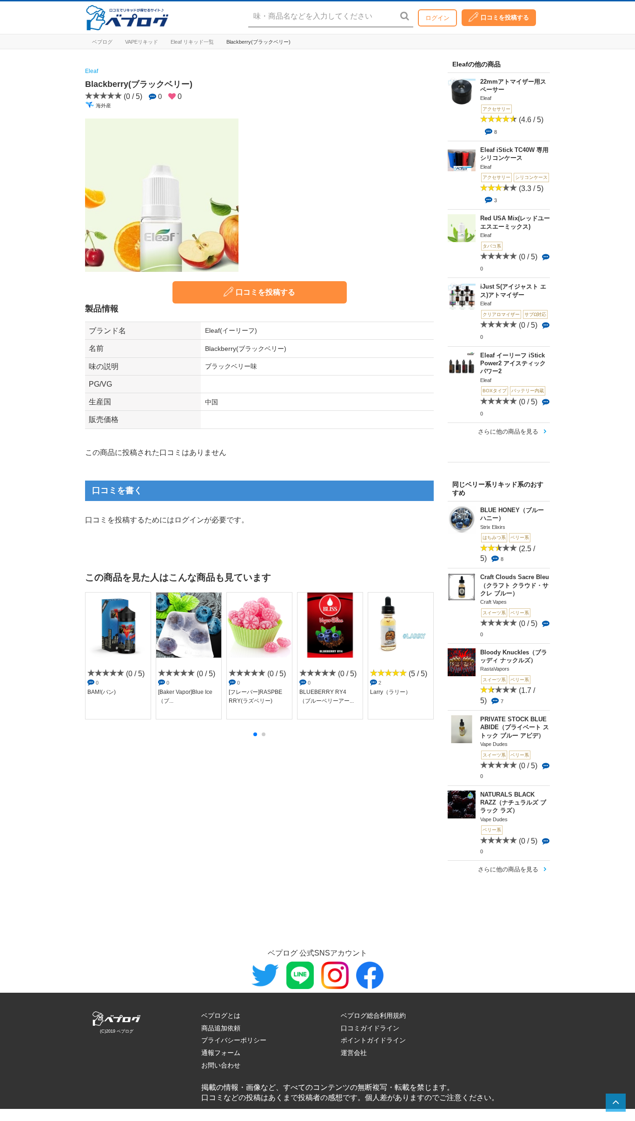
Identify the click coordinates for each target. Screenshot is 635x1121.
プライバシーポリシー (233, 1040)
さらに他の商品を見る (508, 431)
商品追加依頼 (220, 1028)
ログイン (437, 17)
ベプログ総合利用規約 (373, 1015)
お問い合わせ (220, 1065)
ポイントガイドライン (373, 1040)
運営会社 (354, 1052)
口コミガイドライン (370, 1028)
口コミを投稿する (505, 17)
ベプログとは (220, 1015)
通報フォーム (220, 1052)
